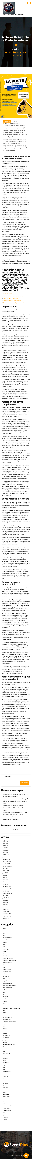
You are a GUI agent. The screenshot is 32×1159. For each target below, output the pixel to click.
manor (5, 1060)
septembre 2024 (7, 893)
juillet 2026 (6, 843)
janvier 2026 (6, 857)
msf (4, 1067)
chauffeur (6, 956)
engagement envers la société (11, 128)
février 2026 (6, 854)
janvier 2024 (6, 911)
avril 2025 (5, 877)
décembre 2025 (7, 859)
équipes (11, 132)
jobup (4, 1040)
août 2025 (5, 868)
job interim (6, 1037)
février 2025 (6, 882)
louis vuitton (6, 1053)
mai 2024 (5, 902)
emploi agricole (7, 981)
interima (5, 1033)
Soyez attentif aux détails (10, 298)
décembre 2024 (7, 886)
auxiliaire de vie (7, 937)
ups (4, 1115)
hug (4, 1024)
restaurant (6, 1076)
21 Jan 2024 (7, 121)
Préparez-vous (7, 294)
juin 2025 (5, 873)
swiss (4, 1092)
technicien (6, 1094)
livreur (4, 1051)
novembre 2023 (7, 916)
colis (6, 125)
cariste (4, 951)
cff (3, 953)
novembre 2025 (7, 861)
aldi (4, 933)
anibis (4, 935)
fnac (4, 1003)
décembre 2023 (7, 914)
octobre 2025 (6, 864)
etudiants (5, 999)
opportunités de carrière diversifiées (12, 138)
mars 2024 (6, 907)
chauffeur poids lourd (9, 960)
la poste (7, 123)
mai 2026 (5, 848)
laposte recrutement (15, 123)
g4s (4, 1010)
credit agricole (7, 972)
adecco (5, 931)
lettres (12, 134)
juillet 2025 (6, 870)
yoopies (5, 1119)
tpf (3, 1101)
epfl (4, 992)
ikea (4, 1026)
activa (4, 928)
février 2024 (6, 909)
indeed (5, 1028)
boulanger (6, 949)
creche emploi (7, 969)
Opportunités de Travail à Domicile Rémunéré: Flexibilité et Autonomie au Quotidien (14, 808)
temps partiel (6, 1096)
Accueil (14, 49)
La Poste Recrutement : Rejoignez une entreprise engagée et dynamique (16, 157)
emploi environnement (9, 985)
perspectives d (7, 139)
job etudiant (6, 1035)
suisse (19, 147)
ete (3, 994)
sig (3, 1085)
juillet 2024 (6, 898)
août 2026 (5, 841)
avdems (5, 942)
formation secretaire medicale (11, 1008)
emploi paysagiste (8, 987)
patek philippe (7, 1071)
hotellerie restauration (9, 1022)
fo (3, 1006)
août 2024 (5, 895)
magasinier (6, 1058)
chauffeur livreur (8, 958)
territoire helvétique (17, 148)
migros (4, 1065)
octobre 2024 (6, 891)
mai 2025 (5, 875)
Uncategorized (7, 1110)
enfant (5, 990)
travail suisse (6, 1108)
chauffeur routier (8, 962)
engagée (24, 127)
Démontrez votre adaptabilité (12, 300)
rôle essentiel (16, 145)
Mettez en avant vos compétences (13, 296)
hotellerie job (6, 1019)
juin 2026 (5, 845)
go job (4, 1012)
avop (4, 944)
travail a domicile (8, 1106)
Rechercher (6, 777)
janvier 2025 (6, 884)
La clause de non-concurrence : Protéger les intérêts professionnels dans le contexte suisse (16, 801)
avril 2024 (5, 904)
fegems (5, 1001)
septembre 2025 (7, 866)
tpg (4, 1103)
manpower (6, 1062)
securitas (5, 1083)
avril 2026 (5, 850)
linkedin (5, 1049)
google (5, 1015)
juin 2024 (5, 900)
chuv (4, 965)
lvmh (4, 1056)
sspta (15, 121)
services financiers (12, 147)
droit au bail (6, 978)
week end (5, 1117)
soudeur (5, 1087)
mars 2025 (5, 879)
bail (4, 947)
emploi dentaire (7, 983)
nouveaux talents (17, 136)
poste (4, 1074)
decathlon (6, 976)
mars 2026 (5, 852)
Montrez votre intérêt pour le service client (16, 303)
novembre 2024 (7, 889)
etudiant (5, 997)
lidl (3, 1047)
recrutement (11, 143)
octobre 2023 (6, 918)
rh (3, 1078)
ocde (4, 1069)
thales (4, 1099)
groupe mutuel (7, 1017)
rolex (4, 1081)
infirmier (5, 1031)
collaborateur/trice (13, 125)
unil (4, 1112)
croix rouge (6, 974)
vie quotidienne (11, 150)
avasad (5, 940)
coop (4, 967)
